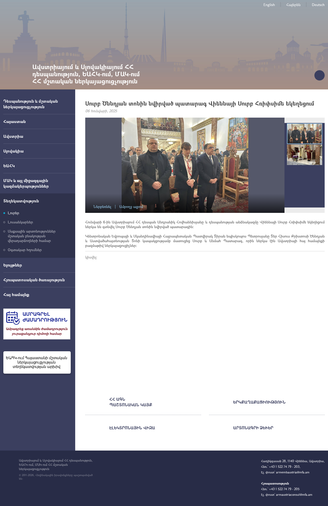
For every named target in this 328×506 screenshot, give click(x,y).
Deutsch (318, 4)
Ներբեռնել (102, 207)
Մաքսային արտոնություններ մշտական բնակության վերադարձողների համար (32, 236)
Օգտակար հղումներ (25, 249)
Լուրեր (13, 212)
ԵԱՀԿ (9, 165)
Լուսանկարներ (20, 222)
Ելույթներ (12, 265)
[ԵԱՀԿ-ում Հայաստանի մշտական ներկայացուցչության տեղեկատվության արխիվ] (37, 362)
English (269, 4)
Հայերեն (293, 4)
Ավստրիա (13, 136)
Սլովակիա (13, 151)
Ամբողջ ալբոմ (131, 207)
